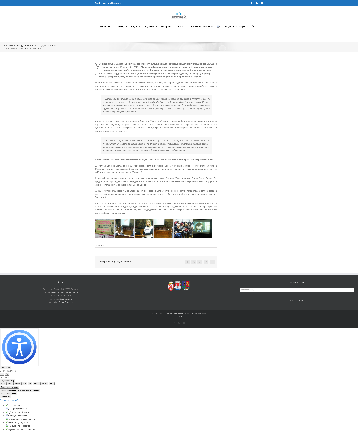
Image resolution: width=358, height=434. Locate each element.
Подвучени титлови (9, 387)
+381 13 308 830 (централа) (64, 292)
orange (36, 384)
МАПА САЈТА (297, 300)
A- (2, 374)
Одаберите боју (7, 381)
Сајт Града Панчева (63, 302)
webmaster (179, 316)
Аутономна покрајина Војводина (177, 314)
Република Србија (199, 314)
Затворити (5, 368)
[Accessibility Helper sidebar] (19, 347)
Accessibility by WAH (10, 400)
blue (24, 384)
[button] (253, 26)
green (17, 384)
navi (51, 384)
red (30, 384)
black (3, 384)
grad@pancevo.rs (115, 3)
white (10, 384)
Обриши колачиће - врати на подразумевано (20, 390)
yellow (44, 384)
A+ (7, 374)
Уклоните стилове (8, 394)
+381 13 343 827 (63, 296)
